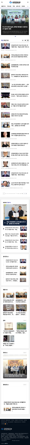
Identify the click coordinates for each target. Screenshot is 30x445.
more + (25, 289)
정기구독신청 (20, 420)
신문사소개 (3, 420)
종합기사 (3, 6)
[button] (14, 36)
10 (22, 193)
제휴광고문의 (8, 420)
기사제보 (12, 420)
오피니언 (18, 6)
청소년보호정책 (10, 422)
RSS (7, 423)
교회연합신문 (9, 440)
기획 (14, 6)
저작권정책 (23, 422)
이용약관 (25, 420)
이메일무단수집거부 (17, 422)
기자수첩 (9, 6)
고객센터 (2, 423)
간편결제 (16, 420)
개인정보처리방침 (4, 422)
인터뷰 (23, 6)
